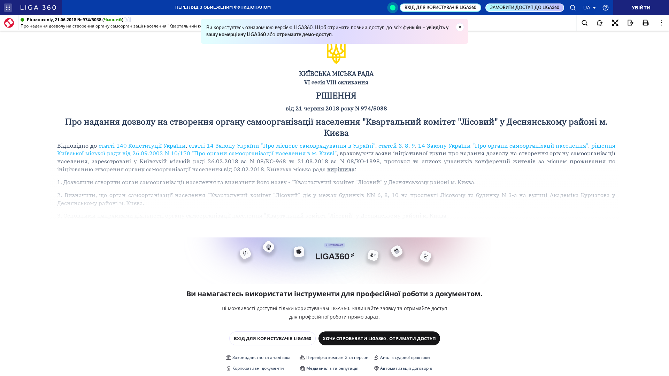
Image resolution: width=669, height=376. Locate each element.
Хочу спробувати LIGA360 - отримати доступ (379, 338)
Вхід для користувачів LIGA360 (272, 338)
